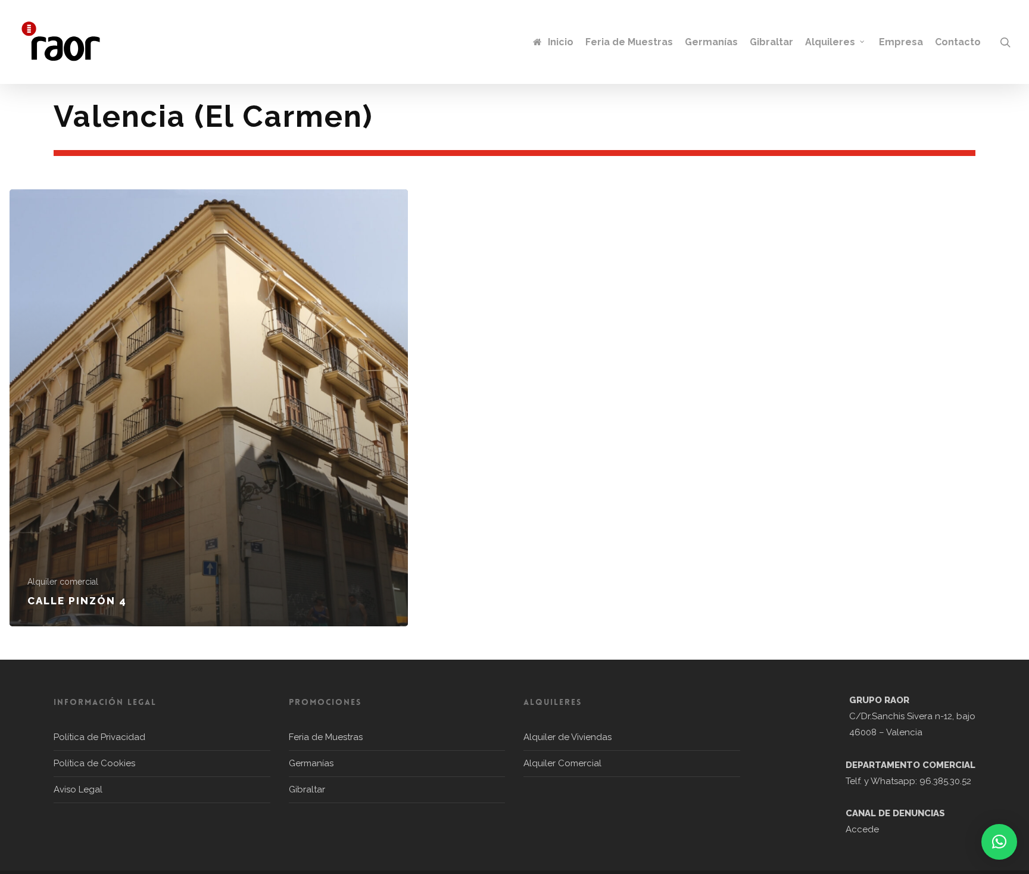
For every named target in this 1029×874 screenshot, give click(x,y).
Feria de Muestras (326, 737)
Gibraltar (307, 789)
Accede (862, 829)
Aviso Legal (78, 789)
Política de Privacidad (99, 737)
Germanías (311, 763)
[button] (999, 842)
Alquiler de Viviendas (567, 737)
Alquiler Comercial (562, 763)
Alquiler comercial (62, 581)
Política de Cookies (94, 763)
